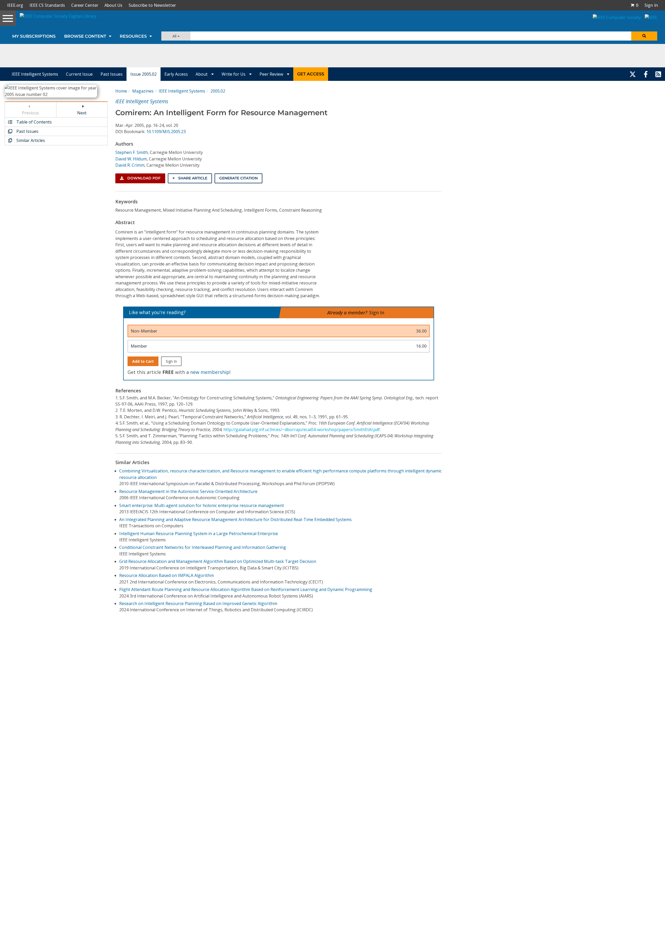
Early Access (176, 74)
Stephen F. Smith (131, 152)
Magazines (143, 91)
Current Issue (79, 74)
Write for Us (234, 74)
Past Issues (112, 74)
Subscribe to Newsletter (152, 5)
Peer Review (272, 74)
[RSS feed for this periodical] (658, 74)
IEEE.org (15, 5)
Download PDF (143, 178)
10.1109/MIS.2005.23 (166, 131)
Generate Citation (238, 178)
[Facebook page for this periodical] (646, 74)
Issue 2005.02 (143, 74)
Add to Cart (143, 361)
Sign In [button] (651, 5)
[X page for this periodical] (633, 74)
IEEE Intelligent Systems (35, 74)
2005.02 (217, 91)
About (202, 74)
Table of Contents (33, 122)
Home (121, 91)
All (174, 36)
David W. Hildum (131, 159)
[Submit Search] (644, 36)
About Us (113, 5)
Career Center (84, 5)
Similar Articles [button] (30, 140)
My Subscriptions (34, 36)
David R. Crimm (129, 165)
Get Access (310, 74)
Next (82, 113)
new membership (209, 372)
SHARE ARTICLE (192, 178)
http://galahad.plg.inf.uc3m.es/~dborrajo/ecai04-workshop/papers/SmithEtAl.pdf (301, 429)
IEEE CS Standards (47, 5)
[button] (634, 5)
